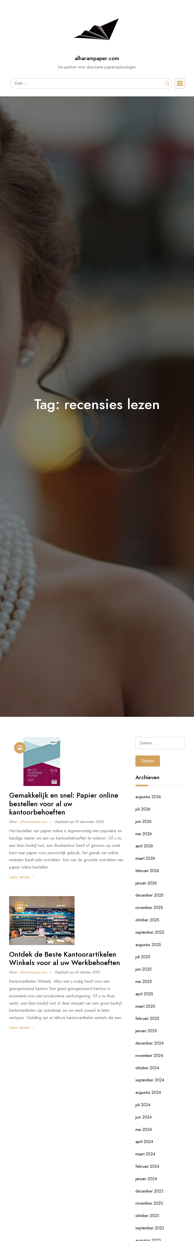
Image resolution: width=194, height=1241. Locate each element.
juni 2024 (143, 1117)
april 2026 (144, 846)
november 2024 (149, 1055)
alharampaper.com (97, 58)
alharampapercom (33, 821)
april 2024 (144, 1142)
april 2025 (144, 994)
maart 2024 (145, 1154)
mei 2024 (143, 1129)
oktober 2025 (147, 920)
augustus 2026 (148, 797)
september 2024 (149, 1080)
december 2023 (149, 1191)
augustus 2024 (148, 1092)
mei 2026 (143, 834)
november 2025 (149, 907)
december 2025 (149, 895)
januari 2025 (146, 1031)
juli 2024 (142, 1105)
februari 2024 (147, 1166)
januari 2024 (146, 1179)
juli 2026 (142, 809)
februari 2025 (147, 1018)
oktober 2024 (147, 1068)
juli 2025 (142, 957)
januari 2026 (146, 883)
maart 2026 (145, 858)
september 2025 (149, 932)
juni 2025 (143, 969)
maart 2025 (145, 1006)
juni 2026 (143, 821)
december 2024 (149, 1043)
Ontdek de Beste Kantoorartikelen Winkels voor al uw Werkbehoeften (64, 958)
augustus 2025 (148, 945)
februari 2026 (147, 871)
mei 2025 (143, 981)
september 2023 (149, 1228)
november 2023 (149, 1203)
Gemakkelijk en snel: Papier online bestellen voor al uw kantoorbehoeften (63, 803)
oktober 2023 (147, 1216)
